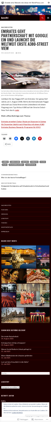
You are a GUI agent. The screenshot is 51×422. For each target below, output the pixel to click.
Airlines (25, 162)
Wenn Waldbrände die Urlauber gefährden (16, 356)
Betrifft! (5, 17)
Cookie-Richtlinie (17, 412)
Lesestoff (5, 218)
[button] (18, 257)
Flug (5, 164)
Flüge (43, 162)
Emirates (34, 162)
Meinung (4, 214)
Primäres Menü (48, 18)
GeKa (19, 53)
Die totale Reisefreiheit (10, 336)
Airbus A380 (15, 162)
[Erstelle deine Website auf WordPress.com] (25, 2)
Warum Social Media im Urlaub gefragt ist (16, 349)
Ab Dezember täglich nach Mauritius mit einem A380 (22, 124)
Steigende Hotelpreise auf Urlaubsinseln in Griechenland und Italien (25, 186)
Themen (4, 223)
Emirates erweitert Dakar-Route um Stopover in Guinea (23, 121)
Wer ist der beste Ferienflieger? (13, 176)
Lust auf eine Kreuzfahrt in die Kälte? (15, 362)
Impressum (5, 231)
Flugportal (31, 164)
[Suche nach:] (25, 373)
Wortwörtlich (7, 227)
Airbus (5, 162)
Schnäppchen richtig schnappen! (13, 343)
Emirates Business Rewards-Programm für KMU (21, 127)
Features (4, 210)
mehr (17, 110)
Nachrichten (6, 27)
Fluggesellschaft (16, 164)
